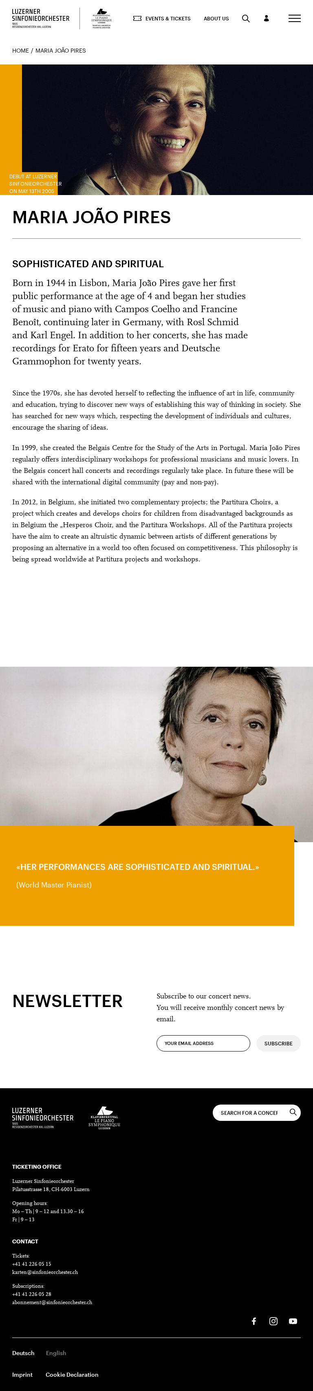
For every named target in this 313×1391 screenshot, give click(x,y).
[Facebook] (254, 1321)
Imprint (22, 1374)
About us (216, 18)
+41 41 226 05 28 (31, 1294)
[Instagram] (273, 1321)
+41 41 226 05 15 (31, 1264)
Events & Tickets (168, 18)
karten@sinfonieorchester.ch (45, 1272)
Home (20, 50)
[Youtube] (293, 1321)
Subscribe (279, 1043)
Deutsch (23, 1352)
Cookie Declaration (72, 1374)
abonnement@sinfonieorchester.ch (52, 1302)
